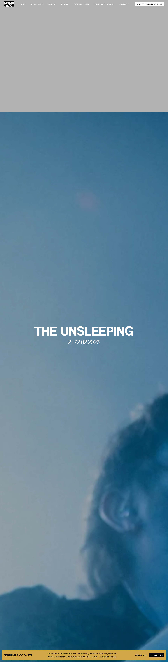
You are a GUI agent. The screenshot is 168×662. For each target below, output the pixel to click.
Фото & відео (36, 4)
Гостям (51, 4)
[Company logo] (9, 4)
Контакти (124, 4)
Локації (64, 4)
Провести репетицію (104, 4)
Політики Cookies (107, 656)
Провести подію (81, 4)
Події (23, 4)
